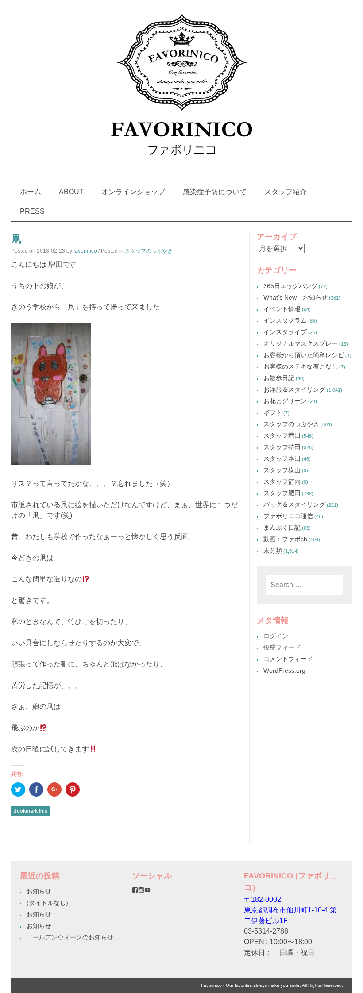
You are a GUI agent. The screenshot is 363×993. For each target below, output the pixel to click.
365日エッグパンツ (290, 285)
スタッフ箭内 (282, 481)
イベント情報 (282, 308)
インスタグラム (285, 320)
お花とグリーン (285, 400)
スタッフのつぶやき (149, 251)
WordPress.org (284, 670)
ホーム (30, 192)
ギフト (272, 412)
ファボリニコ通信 (288, 516)
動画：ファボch (285, 539)
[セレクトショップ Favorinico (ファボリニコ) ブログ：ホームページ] (181, 163)
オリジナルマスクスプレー (300, 343)
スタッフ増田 (282, 435)
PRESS (32, 211)
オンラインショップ (133, 192)
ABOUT (71, 192)
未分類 (272, 550)
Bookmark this (30, 811)
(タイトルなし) (47, 902)
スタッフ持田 (282, 446)
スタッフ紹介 (285, 192)
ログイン (275, 635)
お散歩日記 (278, 377)
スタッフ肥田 (282, 492)
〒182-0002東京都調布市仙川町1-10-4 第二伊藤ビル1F (290, 910)
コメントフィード (288, 658)
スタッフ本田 (282, 458)
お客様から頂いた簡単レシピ (303, 354)
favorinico (85, 251)
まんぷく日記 (282, 527)
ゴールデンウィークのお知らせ (70, 937)
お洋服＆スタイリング (294, 389)
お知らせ (39, 891)
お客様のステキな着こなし (300, 366)
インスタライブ (285, 331)
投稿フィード (282, 647)
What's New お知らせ (295, 297)
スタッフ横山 (282, 469)
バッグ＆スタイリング (294, 504)
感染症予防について (215, 192)
